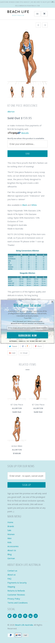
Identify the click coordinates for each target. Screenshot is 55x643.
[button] (27, 305)
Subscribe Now (27, 335)
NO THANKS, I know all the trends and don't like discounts (27, 341)
